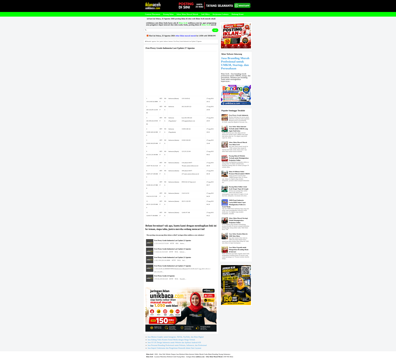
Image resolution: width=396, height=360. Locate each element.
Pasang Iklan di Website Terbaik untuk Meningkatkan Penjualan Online (239, 158)
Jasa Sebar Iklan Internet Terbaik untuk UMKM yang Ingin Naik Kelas (238, 129)
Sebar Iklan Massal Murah (214, 357)
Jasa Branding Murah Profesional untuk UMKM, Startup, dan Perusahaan (235, 63)
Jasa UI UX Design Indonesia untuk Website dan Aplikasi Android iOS (174, 342)
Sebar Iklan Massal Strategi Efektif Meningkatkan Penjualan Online (238, 220)
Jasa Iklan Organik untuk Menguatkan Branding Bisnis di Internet (238, 250)
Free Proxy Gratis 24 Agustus (164, 276)
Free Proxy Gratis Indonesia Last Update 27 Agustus (172, 266)
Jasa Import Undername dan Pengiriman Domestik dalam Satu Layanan (174, 348)
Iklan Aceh (149, 354)
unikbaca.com (200, 357)
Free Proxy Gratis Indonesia (238, 115)
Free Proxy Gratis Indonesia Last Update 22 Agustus (172, 240)
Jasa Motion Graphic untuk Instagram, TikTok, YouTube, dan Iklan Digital (176, 337)
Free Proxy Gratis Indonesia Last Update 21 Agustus (172, 257)
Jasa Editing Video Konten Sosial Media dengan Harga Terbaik (171, 340)
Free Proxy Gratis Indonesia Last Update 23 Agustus (172, 249)
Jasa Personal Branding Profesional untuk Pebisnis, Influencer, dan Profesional (177, 345)
